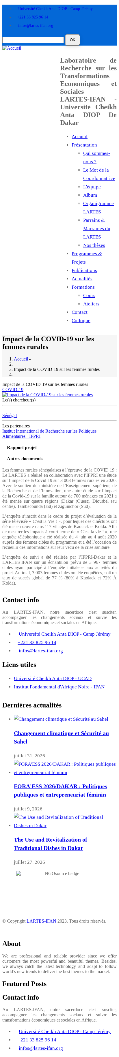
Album (90, 195)
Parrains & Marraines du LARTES (96, 228)
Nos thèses (94, 245)
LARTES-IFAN (41, 921)
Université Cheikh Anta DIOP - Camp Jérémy (55, 9)
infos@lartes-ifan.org (35, 25)
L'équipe (92, 186)
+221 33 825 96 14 (32, 17)
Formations (83, 287)
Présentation (84, 145)
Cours (89, 295)
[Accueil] (11, 47)
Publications (84, 270)
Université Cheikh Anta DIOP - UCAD (53, 678)
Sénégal (9, 415)
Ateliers (91, 304)
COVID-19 (12, 389)
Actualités (82, 278)
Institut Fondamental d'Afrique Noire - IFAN (59, 687)
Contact (80, 312)
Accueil (80, 136)
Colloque (81, 320)
